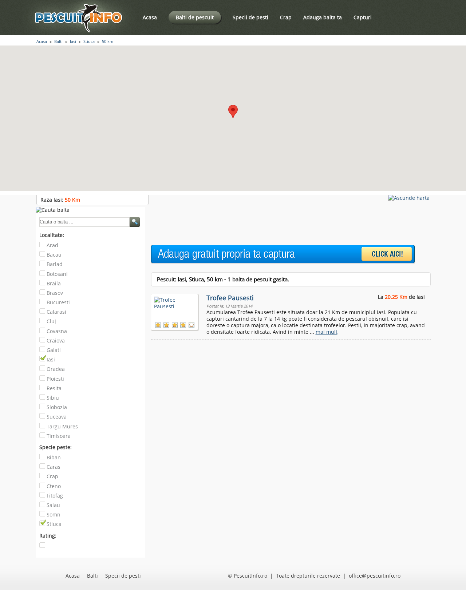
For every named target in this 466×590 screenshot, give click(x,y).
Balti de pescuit (195, 17)
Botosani (57, 273)
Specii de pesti (250, 17)
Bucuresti (58, 302)
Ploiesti (55, 378)
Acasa (150, 17)
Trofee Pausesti (230, 297)
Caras (53, 466)
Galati (54, 350)
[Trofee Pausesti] (175, 306)
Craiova (56, 340)
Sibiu (53, 397)
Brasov (55, 292)
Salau (53, 505)
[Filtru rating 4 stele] (43, 547)
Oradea (56, 368)
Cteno (54, 486)
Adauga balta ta (322, 17)
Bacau (54, 254)
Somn (53, 514)
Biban (54, 457)
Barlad (55, 264)
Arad (52, 245)
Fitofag (55, 495)
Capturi (363, 17)
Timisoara (59, 435)
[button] (233, 111)
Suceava (57, 416)
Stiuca (89, 41)
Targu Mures (62, 426)
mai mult (326, 331)
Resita (54, 388)
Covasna (57, 331)
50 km (107, 41)
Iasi (73, 41)
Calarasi (56, 311)
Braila (54, 283)
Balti (58, 41)
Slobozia (57, 407)
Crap (286, 17)
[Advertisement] (283, 223)
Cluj (51, 321)
